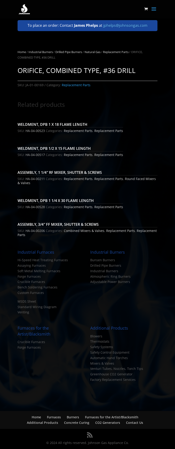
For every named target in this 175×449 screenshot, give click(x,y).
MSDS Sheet (27, 301)
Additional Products (42, 422)
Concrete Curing (76, 422)
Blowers (96, 336)
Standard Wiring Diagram (37, 307)
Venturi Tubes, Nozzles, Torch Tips (116, 368)
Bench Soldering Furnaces (37, 287)
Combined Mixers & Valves (84, 231)
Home (22, 52)
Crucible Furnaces (31, 282)
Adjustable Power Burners (110, 282)
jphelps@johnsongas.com (125, 25)
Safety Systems (101, 347)
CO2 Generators (107, 422)
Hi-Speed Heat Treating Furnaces (43, 260)
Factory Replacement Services (113, 379)
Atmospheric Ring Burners (110, 276)
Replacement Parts (116, 52)
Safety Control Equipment (109, 352)
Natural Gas (92, 52)
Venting (23, 312)
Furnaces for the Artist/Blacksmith (111, 417)
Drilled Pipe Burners (68, 52)
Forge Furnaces (29, 276)
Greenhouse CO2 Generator (111, 374)
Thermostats (99, 341)
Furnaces (54, 417)
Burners (73, 417)
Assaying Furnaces (32, 265)
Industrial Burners (40, 52)
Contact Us (134, 422)
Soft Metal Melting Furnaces (39, 271)
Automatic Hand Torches (109, 358)
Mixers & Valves (102, 363)
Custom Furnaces (31, 292)
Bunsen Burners (102, 260)
